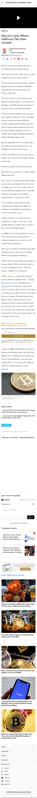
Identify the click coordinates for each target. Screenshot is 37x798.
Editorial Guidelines (27, 437)
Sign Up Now (25, 569)
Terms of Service (15, 342)
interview (4, 369)
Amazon (4, 286)
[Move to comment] (26, 59)
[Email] (22, 59)
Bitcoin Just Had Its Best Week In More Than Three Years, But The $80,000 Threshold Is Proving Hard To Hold (16, 736)
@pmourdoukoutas (17, 52)
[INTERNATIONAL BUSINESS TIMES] (18, 3)
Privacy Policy (27, 342)
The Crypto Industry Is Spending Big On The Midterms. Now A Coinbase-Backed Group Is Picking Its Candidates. (16, 703)
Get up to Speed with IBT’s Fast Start (24, 564)
